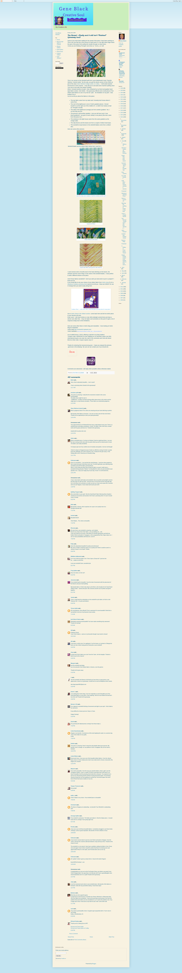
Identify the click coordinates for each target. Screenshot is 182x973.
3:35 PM (73, 658)
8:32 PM (73, 575)
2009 (121, 293)
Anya (72, 652)
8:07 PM (73, 565)
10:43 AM (73, 636)
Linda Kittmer (74, 756)
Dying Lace (121, 82)
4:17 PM (73, 903)
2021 (121, 99)
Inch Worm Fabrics (76, 619)
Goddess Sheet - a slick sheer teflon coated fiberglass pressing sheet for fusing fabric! (91, 309)
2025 (121, 90)
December (123, 120)
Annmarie (73, 804)
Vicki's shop (105, 282)
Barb (72, 380)
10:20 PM (73, 751)
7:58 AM (73, 810)
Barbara (73, 893)
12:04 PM (73, 417)
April (123, 273)
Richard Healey (75, 921)
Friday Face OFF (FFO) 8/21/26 (122, 76)
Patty (72, 543)
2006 (121, 300)
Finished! (124, 191)
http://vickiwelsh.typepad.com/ (82, 329)
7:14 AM (73, 614)
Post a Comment (73, 933)
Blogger (94, 963)
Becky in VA (74, 704)
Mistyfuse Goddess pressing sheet (77, 284)
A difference (124, 144)
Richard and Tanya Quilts (77, 926)
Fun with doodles (124, 177)
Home (91, 937)
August (123, 137)
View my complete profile (121, 44)
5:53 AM (73, 781)
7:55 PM (73, 538)
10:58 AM (73, 864)
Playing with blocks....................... (122, 57)
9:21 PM (73, 592)
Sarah (72, 721)
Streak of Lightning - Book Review (124, 150)
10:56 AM (73, 851)
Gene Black (123, 41)
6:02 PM (73, 499)
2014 (121, 114)
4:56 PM (73, 699)
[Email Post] (87, 372)
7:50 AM (73, 799)
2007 (121, 297)
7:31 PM (73, 510)
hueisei (73, 515)
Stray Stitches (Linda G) (77, 408)
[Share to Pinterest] (96, 372)
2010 (121, 291)
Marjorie (73, 768)
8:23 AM (73, 625)
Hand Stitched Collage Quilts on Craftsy (88, 84)
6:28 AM (73, 790)
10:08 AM (73, 832)
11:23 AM (73, 403)
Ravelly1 (121, 81)
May (123, 271)
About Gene (60, 51)
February (124, 279)
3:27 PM (73, 887)
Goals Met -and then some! (124, 158)
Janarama (73, 580)
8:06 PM (73, 551)
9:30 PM (73, 603)
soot (72, 908)
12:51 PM (73, 472)
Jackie (72, 597)
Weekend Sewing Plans (124, 195)
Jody (72, 882)
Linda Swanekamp (76, 731)
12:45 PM (73, 433)
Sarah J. (73, 691)
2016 (121, 110)
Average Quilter (75, 815)
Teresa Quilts (74, 608)
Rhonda (73, 528)
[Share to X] (93, 372)
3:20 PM (73, 647)
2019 (121, 103)
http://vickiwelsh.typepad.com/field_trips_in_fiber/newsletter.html (89, 331)
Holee (72, 438)
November (123, 125)
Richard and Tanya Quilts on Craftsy (80, 928)
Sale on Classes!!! (124, 200)
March (123, 275)
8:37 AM (73, 821)
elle (72, 641)
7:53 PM (73, 725)
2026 (121, 88)
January (124, 282)
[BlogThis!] (92, 372)
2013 (121, 117)
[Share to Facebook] (95, 372)
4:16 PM (73, 672)
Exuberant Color (122, 53)
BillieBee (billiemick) (76, 556)
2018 (121, 105)
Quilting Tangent (75, 492)
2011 (121, 289)
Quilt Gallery (60, 49)
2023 (121, 94)
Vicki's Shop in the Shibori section (80, 313)
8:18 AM (73, 916)
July (123, 141)
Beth (72, 504)
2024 (121, 92)
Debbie (73, 743)
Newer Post (71, 937)
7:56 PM (73, 738)
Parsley (73, 826)
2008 (121, 295)
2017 (121, 108)
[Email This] (90, 372)
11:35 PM (73, 763)
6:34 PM (73, 930)
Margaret (73, 663)
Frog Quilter (74, 570)
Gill (71, 630)
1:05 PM (73, 486)
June (123, 267)
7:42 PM (73, 523)
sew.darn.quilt (74, 392)
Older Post (111, 937)
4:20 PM (73, 686)
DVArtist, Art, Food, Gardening (122, 72)
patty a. (73, 795)
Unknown (73, 460)
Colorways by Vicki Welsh (122, 63)
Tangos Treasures (75, 786)
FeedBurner (63, 958)
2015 (121, 112)
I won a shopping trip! (124, 215)
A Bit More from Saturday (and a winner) (124, 185)
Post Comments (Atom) (80, 939)
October (124, 128)
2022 (121, 97)
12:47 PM (73, 455)
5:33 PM (73, 716)
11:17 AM (73, 387)
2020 (121, 101)
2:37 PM (73, 876)
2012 (121, 286)
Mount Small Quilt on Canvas (60, 43)
